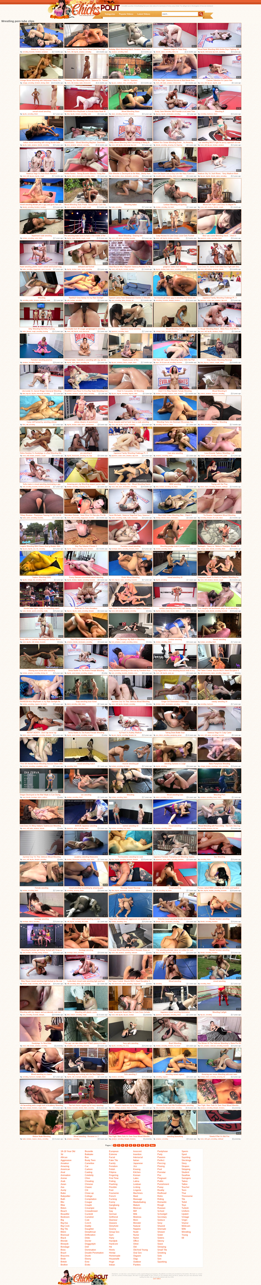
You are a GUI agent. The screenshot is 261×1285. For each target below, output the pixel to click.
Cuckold (89, 1214)
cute (74, 1046)
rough (42, 176)
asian (209, 238)
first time (25, 766)
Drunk (88, 1256)
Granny (112, 1229)
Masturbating (139, 1202)
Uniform (185, 1211)
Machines (138, 1193)
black (221, 518)
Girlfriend (113, 1217)
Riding (160, 1199)
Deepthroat (90, 1232)
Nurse (136, 1235)
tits (37, 549)
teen (68, 145)
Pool (159, 1169)
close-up (175, 952)
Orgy (135, 1259)
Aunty (63, 1190)
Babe (63, 1193)
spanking (222, 52)
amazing (170, 145)
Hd (110, 1247)
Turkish (185, 1208)
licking (43, 83)
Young (185, 1235)
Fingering (113, 1175)
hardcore (210, 114)
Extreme (113, 1154)
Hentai (112, 1253)
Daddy (88, 1226)
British (64, 1262)
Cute (87, 1220)
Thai (184, 1193)
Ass (62, 1187)
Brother (64, 1265)
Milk (135, 1214)
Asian (63, 1184)
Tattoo (184, 1184)
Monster (137, 1223)
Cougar (88, 1202)
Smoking (161, 1253)
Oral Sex (137, 1253)
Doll (87, 1247)
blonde (158, 52)
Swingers (186, 1178)
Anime (64, 1178)
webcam (80, 145)
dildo (79, 704)
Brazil (63, 1253)
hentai (208, 455)
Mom (135, 1220)
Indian (112, 1265)
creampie (134, 518)
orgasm (170, 393)
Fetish (112, 1169)
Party (159, 1154)
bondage (114, 549)
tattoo (163, 52)
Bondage (65, 1247)
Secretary (162, 1217)
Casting (88, 1172)
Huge (111, 1262)
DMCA (159, 1278)
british (45, 704)
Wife (184, 1229)
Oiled (135, 1244)
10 (147, 1145)
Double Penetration (94, 1253)
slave (113, 114)
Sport (184, 1154)
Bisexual (65, 1235)
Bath (63, 1199)
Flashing (113, 1184)
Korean (136, 1175)
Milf (135, 1211)
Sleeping (161, 1247)
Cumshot (89, 1217)
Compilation (91, 1199)
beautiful (158, 176)
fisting (40, 952)
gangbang (173, 735)
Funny (112, 1202)
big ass (113, 83)
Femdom (113, 1166)
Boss (63, 1250)
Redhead (161, 1193)
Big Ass (64, 1223)
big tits (76, 52)
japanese (203, 238)
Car (86, 1166)
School (160, 1211)
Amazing (65, 1166)
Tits (183, 1199)
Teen (184, 1190)
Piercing (161, 1163)
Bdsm (63, 1208)
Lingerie (137, 1190)
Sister (160, 1235)
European (114, 1151)
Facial (112, 1157)
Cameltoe (89, 1163)
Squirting (186, 1157)
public (31, 300)
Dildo (87, 1238)
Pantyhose (162, 1151)
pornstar (47, 486)
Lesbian (137, 1184)
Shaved (161, 1226)
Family (112, 1163)
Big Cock (65, 1226)
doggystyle (37, 269)
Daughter (89, 1229)
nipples (79, 580)
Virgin (184, 1220)
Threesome (187, 1196)
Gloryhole (113, 1226)
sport (43, 269)
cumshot (90, 1077)
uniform (44, 797)
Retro (160, 1196)
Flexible (113, 1187)
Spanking (162, 1262)
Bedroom (65, 1217)
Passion (161, 1157)
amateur (82, 52)
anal (219, 83)
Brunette (89, 1151)
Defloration (90, 1235)
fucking (45, 331)
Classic (88, 1187)
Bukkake (89, 1154)
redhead (224, 486)
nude (89, 114)
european (45, 52)
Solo (159, 1256)
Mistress (137, 1217)
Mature (136, 1205)
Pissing (161, 1166)
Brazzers (65, 1256)
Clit (86, 1190)
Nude (136, 1232)
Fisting (112, 1181)
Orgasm (137, 1256)
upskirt (34, 611)
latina (92, 176)
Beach (64, 1211)
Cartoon (89, 1169)
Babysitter (65, 1196)
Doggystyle (90, 1244)
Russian (161, 1208)
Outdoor (137, 1262)
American (65, 1169)
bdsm (74, 176)
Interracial (138, 1157)
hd (177, 52)
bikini (173, 52)
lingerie (131, 393)
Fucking (113, 1199)
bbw (68, 114)
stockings (214, 766)
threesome (87, 83)
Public (160, 1181)
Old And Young (140, 1250)
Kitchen (137, 1172)
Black (63, 1238)
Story (184, 1163)
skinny (135, 642)
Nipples (137, 1229)
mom (68, 52)
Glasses (113, 1223)
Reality (160, 1190)
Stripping (186, 1169)
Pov (159, 1175)
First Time (114, 1178)
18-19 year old (164, 362)
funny (215, 797)
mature (211, 362)
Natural (136, 1226)
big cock (215, 52)
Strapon (185, 1166)
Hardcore (113, 1244)
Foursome (114, 1193)
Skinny (160, 1241)
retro (124, 83)
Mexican (137, 1208)
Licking (136, 1187)
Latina (136, 1181)
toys (85, 549)
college (117, 1108)
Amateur (65, 1163)
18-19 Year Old (68, 1151)
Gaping (112, 1208)
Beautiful (65, 1214)
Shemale (161, 1229)
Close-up (89, 1193)
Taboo (185, 1181)
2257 (154, 1278)
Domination (90, 1250)
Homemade (114, 1256)
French (112, 1196)
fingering (179, 145)
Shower (161, 1232)
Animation (65, 1175)
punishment (90, 424)
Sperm (185, 1151)
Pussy (160, 1187)
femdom (38, 52)
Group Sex (114, 1232)
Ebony (88, 1259)
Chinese (89, 1184)
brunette (32, 52)
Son (159, 1259)
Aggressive (66, 1160)
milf (72, 52)
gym (208, 1139)
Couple (88, 1205)
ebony (40, 1139)
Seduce (161, 1220)
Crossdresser (91, 1211)
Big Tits (64, 1229)
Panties (137, 1265)
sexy (135, 673)
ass (34, 549)
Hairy (111, 1238)
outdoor (119, 83)
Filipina (112, 1172)
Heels (112, 1250)
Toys (184, 1205)
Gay (111, 1211)
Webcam (186, 1226)
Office (136, 1241)
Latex (136, 1178)
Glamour (113, 1220)
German (113, 1214)
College (88, 1196)
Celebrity (89, 1175)
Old (135, 1247)
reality (125, 518)
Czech (88, 1223)
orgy (90, 455)
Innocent (137, 1151)
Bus (87, 1157)
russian (126, 424)
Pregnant (161, 1178)
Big (62, 1220)
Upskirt (185, 1214)
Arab (63, 1181)
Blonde (64, 1241)
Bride (63, 1259)
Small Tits (162, 1250)
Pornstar (161, 1172)
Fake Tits (113, 1160)
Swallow (186, 1175)
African (64, 1157)
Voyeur (185, 1223)
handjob (43, 207)
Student (185, 1172)
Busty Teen (90, 1160)
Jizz (135, 1166)
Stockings (186, 1160)
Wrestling (186, 1232)
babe (81, 83)
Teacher (185, 1187)
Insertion (137, 1154)
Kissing (136, 1169)
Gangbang (114, 1205)
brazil (178, 1046)
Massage (137, 1199)
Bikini (63, 1232)
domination (170, 114)
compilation (39, 766)
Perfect (160, 1160)
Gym (111, 1235)
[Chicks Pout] (75, 9)
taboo (222, 362)
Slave (160, 1244)
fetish (126, 52)
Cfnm (87, 1178)
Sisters (160, 1238)
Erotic (87, 1265)
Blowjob (65, 1244)
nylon (28, 518)
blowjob (128, 300)
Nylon (136, 1238)
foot (89, 486)
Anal (63, 1172)
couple (89, 207)
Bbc (62, 1202)
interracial (208, 52)
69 (213, 518)
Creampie (89, 1208)
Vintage (185, 1217)
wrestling (25, 52)
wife (68, 300)
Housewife (114, 1259)
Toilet (184, 1202)
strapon (180, 393)
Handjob (113, 1241)
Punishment (163, 1184)
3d (62, 1154)
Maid (135, 1196)
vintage (25, 83)
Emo (87, 1262)
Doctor (88, 1241)
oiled (135, 393)
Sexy (159, 1223)
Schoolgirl (162, 1214)
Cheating (89, 1181)
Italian (136, 1160)
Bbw (63, 1205)
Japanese (138, 1163)
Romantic (162, 1202)
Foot (111, 1190)
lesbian (76, 83)
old (83, 921)
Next (152, 1145)
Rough (160, 1205)
